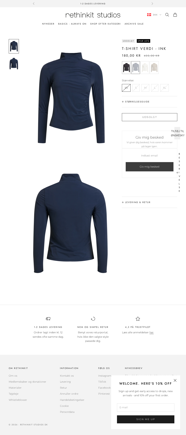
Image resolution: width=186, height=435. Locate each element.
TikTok (102, 381)
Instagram (104, 375)
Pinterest (104, 393)
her (151, 332)
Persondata (67, 412)
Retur (63, 387)
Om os (13, 375)
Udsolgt (149, 117)
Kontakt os (67, 375)
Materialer (15, 387)
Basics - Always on (72, 23)
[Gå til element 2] (14, 63)
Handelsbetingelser (72, 400)
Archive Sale (134, 23)
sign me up (145, 419)
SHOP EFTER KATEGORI (105, 23)
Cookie (64, 406)
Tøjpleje (13, 393)
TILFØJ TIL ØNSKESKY (177, 133)
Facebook (104, 387)
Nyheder (48, 23)
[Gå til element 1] (14, 46)
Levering (65, 381)
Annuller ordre (69, 393)
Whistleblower (18, 400)
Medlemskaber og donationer (27, 381)
